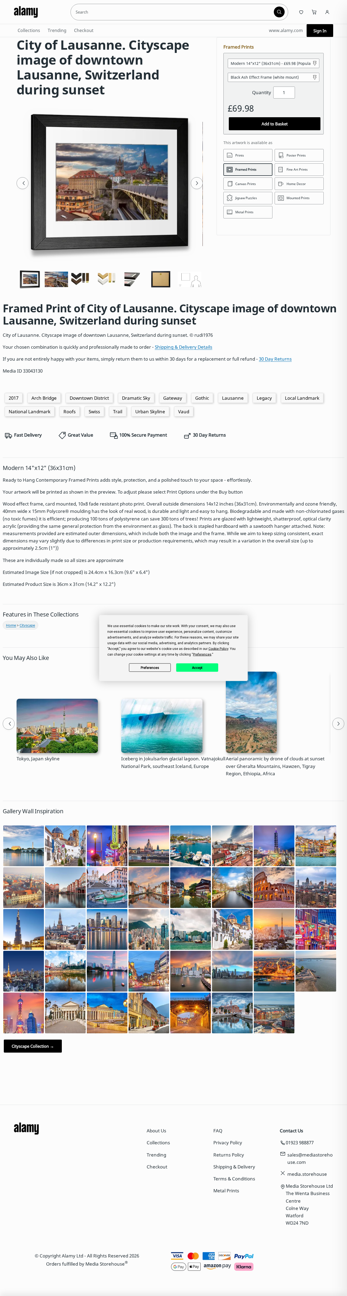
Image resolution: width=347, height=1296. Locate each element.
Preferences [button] (202, 654)
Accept (197, 667)
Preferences (150, 667)
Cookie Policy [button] (218, 649)
